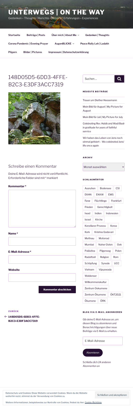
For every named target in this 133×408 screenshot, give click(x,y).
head (87, 213)
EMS (111, 194)
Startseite (14, 35)
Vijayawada (105, 269)
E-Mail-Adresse (19, 251)
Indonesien (112, 213)
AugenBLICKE (63, 43)
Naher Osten (105, 244)
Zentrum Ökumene (95, 294)
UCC (116, 263)
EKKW (100, 194)
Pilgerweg (105, 250)
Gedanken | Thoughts (97, 35)
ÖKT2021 (115, 294)
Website (14, 269)
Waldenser (91, 275)
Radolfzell (90, 256)
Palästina (90, 250)
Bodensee (105, 188)
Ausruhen (90, 188)
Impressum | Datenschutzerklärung (68, 52)
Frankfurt (116, 200)
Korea (113, 225)
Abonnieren (92, 352)
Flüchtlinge (101, 200)
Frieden (89, 206)
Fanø (87, 200)
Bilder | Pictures (32, 52)
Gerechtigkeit (104, 206)
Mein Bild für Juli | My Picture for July (103, 117)
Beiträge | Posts (36, 35)
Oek (119, 244)
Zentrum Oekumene (96, 288)
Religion (104, 256)
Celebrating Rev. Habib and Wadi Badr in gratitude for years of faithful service (104, 127)
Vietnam (89, 269)
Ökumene (90, 300)
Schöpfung (91, 263)
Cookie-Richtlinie (93, 402)
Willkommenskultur (96, 282)
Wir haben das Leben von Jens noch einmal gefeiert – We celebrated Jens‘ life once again (103, 141)
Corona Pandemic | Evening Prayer (28, 43)
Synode (105, 263)
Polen (118, 250)
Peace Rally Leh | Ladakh (94, 43)
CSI (118, 188)
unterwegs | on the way (56, 12)
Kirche (99, 219)
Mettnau (89, 238)
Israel (88, 219)
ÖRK (103, 300)
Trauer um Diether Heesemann (100, 100)
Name (13, 233)
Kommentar (17, 186)
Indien (98, 213)
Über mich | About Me (64, 35)
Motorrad (104, 238)
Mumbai (89, 244)
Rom (115, 256)
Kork (87, 231)
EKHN (88, 194)
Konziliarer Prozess (95, 225)
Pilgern (12, 52)
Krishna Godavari (103, 231)
